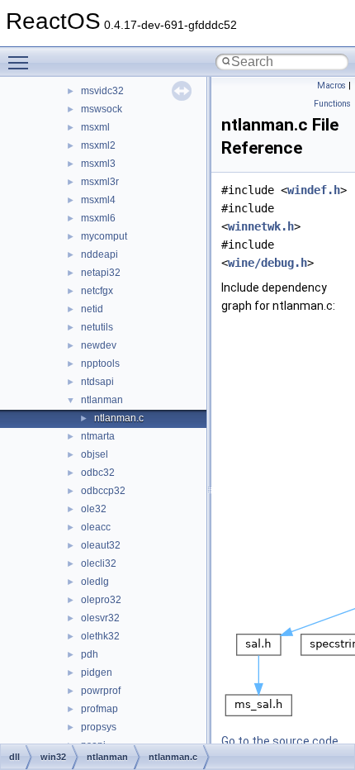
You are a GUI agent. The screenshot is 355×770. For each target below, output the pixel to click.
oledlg (95, 581)
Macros (331, 85)
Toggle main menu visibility (21, 62)
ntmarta (98, 436)
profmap (99, 709)
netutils (97, 327)
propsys (98, 727)
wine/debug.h (267, 262)
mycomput (104, 236)
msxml (95, 127)
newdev (98, 345)
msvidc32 (102, 91)
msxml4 (98, 200)
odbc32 (98, 472)
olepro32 (101, 600)
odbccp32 (103, 491)
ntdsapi (97, 381)
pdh (89, 654)
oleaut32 (101, 545)
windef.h (313, 190)
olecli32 (98, 563)
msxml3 (98, 163)
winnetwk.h (261, 226)
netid (92, 309)
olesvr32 (100, 618)
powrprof (101, 690)
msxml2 (98, 145)
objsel (94, 454)
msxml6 (98, 218)
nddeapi (99, 254)
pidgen (96, 672)
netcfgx (97, 291)
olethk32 (100, 636)
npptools (100, 363)
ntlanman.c (119, 418)
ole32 (93, 509)
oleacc (96, 527)
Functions (332, 103)
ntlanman (102, 400)
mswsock (101, 109)
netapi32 (101, 272)
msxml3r (100, 182)
